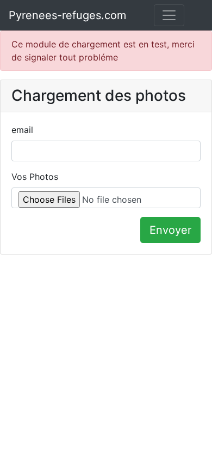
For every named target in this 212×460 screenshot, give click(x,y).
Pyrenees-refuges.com (67, 15)
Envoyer (170, 230)
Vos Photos (34, 176)
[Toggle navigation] (169, 15)
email (22, 129)
